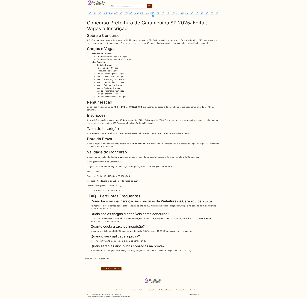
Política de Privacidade (147, 290)
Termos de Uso (181, 290)
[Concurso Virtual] (96, 2)
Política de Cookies (165, 290)
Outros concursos (111, 268)
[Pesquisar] (149, 6)
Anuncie (132, 290)
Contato (192, 290)
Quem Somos (120, 290)
